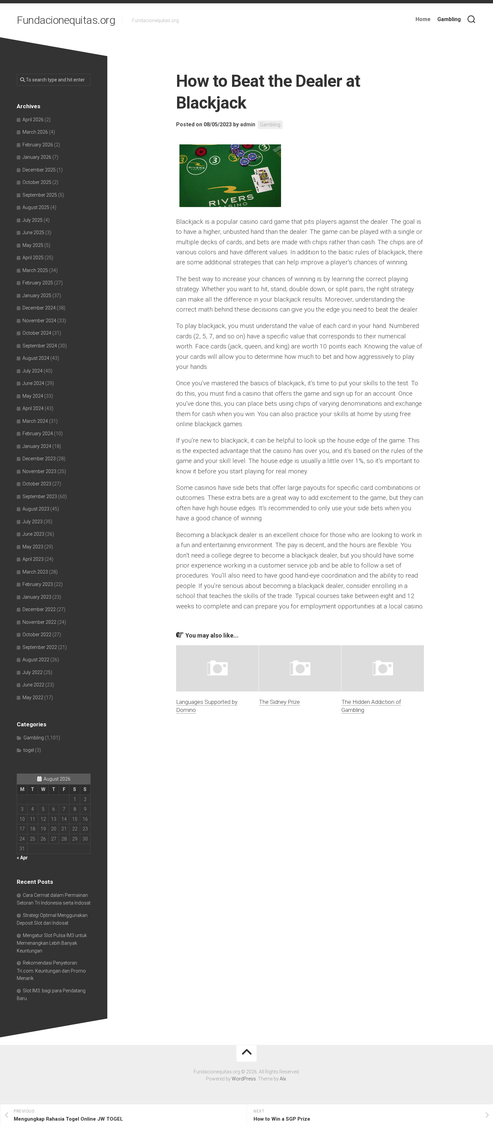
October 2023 (36, 483)
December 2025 (39, 170)
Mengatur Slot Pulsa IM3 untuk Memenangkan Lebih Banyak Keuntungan (52, 943)
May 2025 (32, 245)
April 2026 (33, 119)
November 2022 (39, 622)
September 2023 (39, 496)
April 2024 (33, 408)
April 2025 (33, 257)
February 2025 (37, 282)
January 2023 (36, 597)
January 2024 (36, 446)
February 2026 (37, 144)
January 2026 (36, 157)
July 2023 (32, 521)
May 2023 (32, 546)
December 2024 (39, 308)
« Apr (22, 857)
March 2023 (35, 572)
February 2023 (37, 584)
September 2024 (39, 345)
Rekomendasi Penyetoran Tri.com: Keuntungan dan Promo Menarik (51, 970)
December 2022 (39, 609)
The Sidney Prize (279, 702)
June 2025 (33, 232)
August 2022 (35, 659)
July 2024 (32, 371)
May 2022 (32, 697)
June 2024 (33, 383)
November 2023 (39, 471)
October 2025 (36, 182)
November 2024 (39, 320)
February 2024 (37, 433)
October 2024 (36, 333)
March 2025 (35, 270)
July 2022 (32, 672)
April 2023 (33, 559)
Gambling (449, 19)
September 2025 (39, 195)
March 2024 (35, 421)
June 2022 (33, 684)
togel (28, 750)
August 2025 (35, 207)
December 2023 (39, 458)
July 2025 (32, 220)
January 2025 (36, 295)
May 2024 (32, 396)
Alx (283, 1078)
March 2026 (35, 132)
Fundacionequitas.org (66, 20)
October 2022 (36, 634)
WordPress (244, 1078)
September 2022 (39, 647)
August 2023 (35, 509)
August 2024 (35, 358)
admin (247, 124)
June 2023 (33, 534)
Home (423, 19)
